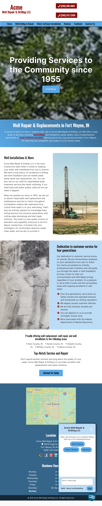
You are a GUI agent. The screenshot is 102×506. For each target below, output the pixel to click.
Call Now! (86, 450)
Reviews (67, 24)
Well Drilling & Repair (24, 24)
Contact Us (90, 24)
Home (9, 24)
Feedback (78, 24)
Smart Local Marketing (74, 488)
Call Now (51, 89)
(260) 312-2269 (67, 15)
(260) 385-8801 (67, 6)
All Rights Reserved (66, 498)
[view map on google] (51, 406)
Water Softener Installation (49, 24)
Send (89, 488)
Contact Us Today (51, 373)
